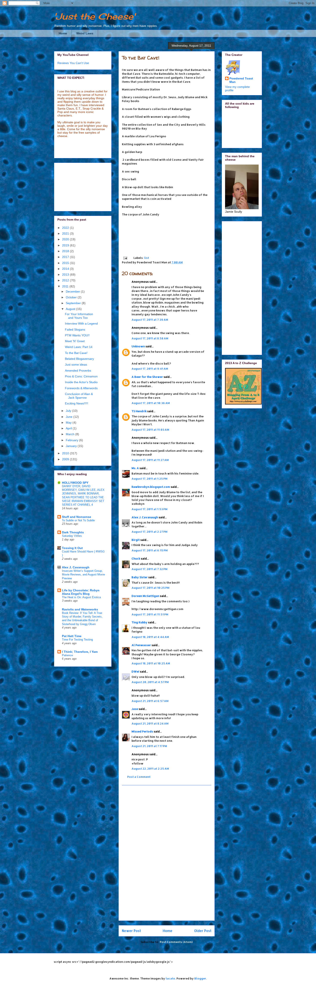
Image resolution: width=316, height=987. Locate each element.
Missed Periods (142, 731)
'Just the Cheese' (94, 16)
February (72, 440)
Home (63, 33)
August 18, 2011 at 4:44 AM (150, 637)
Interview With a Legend (81, 323)
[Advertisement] (166, 853)
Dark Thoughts (73, 532)
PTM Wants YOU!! (77, 335)
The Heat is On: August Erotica (81, 597)
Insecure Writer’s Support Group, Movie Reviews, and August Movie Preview (83, 574)
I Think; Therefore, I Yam (80, 651)
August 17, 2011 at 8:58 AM (150, 338)
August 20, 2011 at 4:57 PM (150, 682)
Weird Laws (84, 33)
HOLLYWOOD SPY (75, 482)
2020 (66, 239)
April (69, 428)
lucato (170, 978)
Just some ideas (76, 364)
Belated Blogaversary (79, 358)
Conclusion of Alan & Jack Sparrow (79, 395)
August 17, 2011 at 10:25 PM (150, 587)
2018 (66, 251)
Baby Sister (140, 577)
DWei (135, 671)
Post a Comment (138, 776)
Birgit (136, 540)
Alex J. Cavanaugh (145, 517)
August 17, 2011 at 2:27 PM (149, 531)
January (72, 446)
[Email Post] (125, 257)
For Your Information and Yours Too (79, 315)
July (69, 410)
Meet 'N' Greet (75, 341)
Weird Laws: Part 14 (78, 347)
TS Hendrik (139, 411)
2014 (66, 268)
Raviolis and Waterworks (80, 609)
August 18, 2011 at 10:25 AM (151, 663)
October (72, 297)
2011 (65, 286)
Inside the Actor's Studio (81, 382)
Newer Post (131, 931)
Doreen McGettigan (145, 596)
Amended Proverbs (78, 370)
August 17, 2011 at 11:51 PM (150, 614)
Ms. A (135, 468)
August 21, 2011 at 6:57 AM (150, 701)
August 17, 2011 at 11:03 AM (150, 429)
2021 (66, 233)
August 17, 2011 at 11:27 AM (150, 460)
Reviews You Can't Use (73, 63)
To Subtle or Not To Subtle (78, 520)
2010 (66, 453)
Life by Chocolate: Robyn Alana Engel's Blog (81, 592)
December (73, 291)
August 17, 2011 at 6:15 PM (150, 550)
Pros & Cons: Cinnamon (81, 376)
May (69, 422)
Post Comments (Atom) (176, 942)
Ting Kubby (139, 622)
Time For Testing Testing (77, 639)
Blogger (200, 978)
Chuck (136, 558)
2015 (66, 263)
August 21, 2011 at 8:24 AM (150, 723)
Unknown (138, 346)
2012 (66, 280)
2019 (66, 245)
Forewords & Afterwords (81, 388)
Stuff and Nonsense (76, 517)
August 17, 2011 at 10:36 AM (151, 403)
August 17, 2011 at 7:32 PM (149, 569)
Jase (135, 709)
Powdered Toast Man (241, 80)
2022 (66, 227)
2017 (66, 257)
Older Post (202, 931)
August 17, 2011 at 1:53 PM (149, 509)
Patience (67, 655)
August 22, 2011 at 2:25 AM (150, 768)
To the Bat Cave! (140, 58)
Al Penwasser (141, 645)
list (146, 257)
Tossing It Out (72, 548)
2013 (66, 274)
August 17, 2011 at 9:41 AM (150, 368)
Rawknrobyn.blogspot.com (151, 486)
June (69, 416)
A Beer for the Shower (147, 376)
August (71, 309)
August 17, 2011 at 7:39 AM (150, 319)
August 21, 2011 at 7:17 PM (149, 746)
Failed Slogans (75, 329)
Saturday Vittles (72, 535)
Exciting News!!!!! (76, 403)
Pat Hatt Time (71, 636)
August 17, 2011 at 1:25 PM (149, 478)
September (74, 303)
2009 (66, 459)
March (70, 434)
